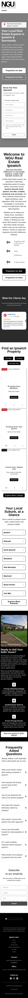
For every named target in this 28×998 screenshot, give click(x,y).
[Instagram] (14, 978)
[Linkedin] (17, 978)
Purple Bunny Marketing (17, 993)
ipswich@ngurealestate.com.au (14, 960)
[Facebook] (11, 978)
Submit (14, 134)
